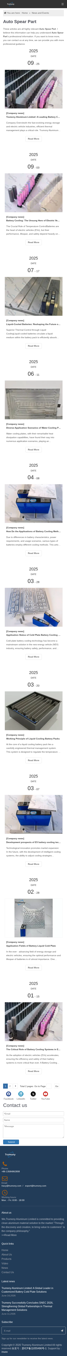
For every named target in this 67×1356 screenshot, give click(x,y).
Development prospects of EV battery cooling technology (33, 842)
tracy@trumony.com (11, 1185)
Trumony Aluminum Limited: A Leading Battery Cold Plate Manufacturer (33, 117)
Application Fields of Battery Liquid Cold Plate (31, 946)
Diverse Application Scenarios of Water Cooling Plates (33, 428)
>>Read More (9, 1235)
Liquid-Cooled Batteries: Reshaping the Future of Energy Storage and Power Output (33, 324)
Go (56, 1086)
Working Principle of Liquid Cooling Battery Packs (33, 738)
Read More (33, 138)
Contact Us (8, 1272)
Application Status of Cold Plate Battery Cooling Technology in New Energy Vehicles (33, 635)
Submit (11, 1142)
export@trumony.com (35, 1185)
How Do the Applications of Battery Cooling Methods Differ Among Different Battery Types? (33, 531)
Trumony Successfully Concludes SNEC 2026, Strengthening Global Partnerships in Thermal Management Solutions (27, 1306)
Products (6, 1259)
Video (5, 1263)
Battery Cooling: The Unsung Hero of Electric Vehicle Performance (33, 220)
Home (5, 1250)
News (5, 1268)
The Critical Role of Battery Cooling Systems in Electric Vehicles (33, 1049)
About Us (7, 1254)
